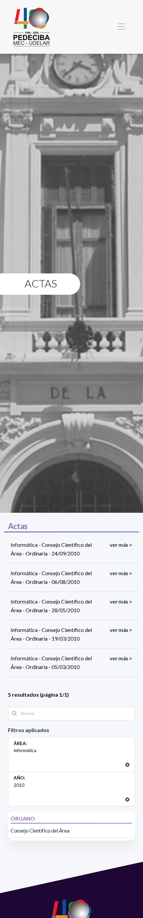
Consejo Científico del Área (40, 830)
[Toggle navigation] (121, 27)
